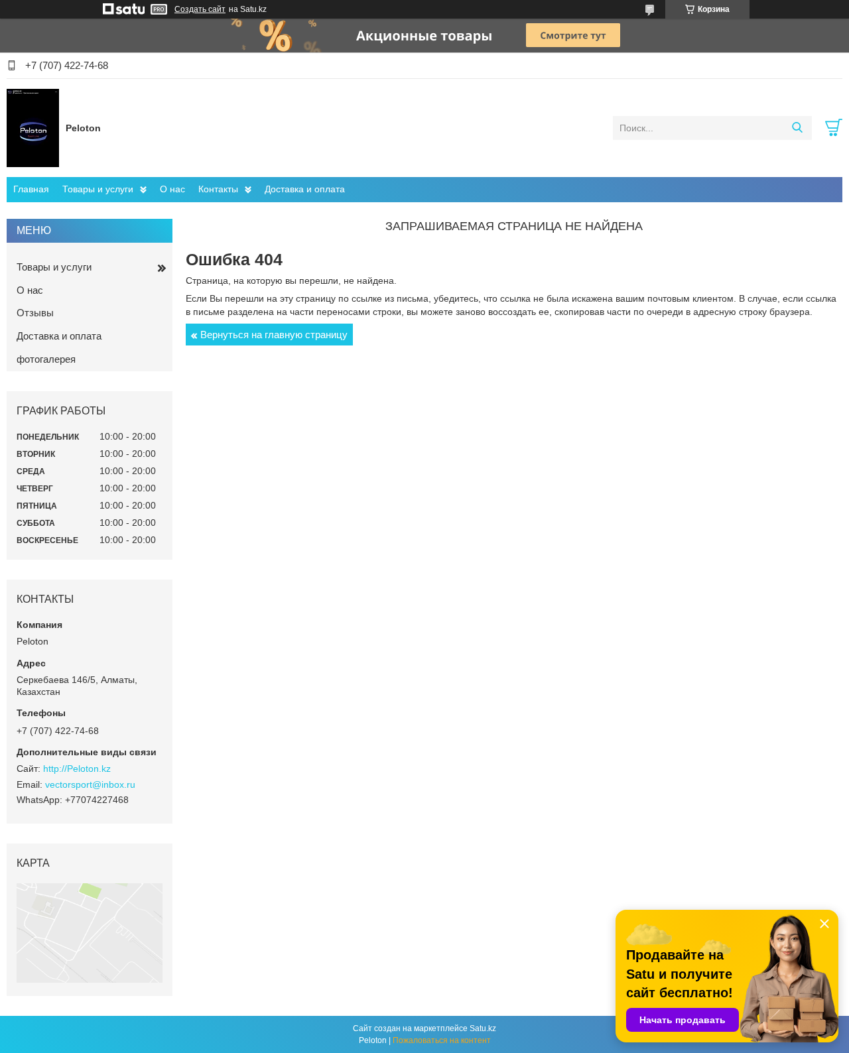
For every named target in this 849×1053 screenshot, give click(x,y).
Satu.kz (483, 1028)
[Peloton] (33, 127)
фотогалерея (46, 359)
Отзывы (35, 312)
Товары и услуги (97, 189)
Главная (31, 189)
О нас (172, 189)
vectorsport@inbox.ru (90, 784)
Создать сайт (200, 9)
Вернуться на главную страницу (274, 334)
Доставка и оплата (305, 189)
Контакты (218, 189)
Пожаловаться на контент (442, 1040)
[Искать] (797, 128)
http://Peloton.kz (77, 768)
